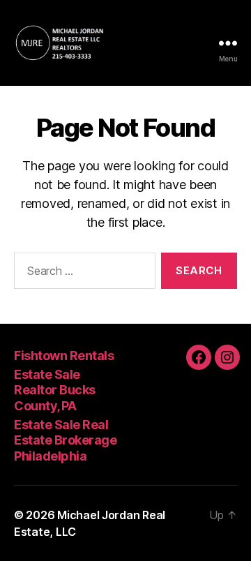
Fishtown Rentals (64, 355)
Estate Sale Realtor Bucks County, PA (55, 390)
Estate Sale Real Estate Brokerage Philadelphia (65, 440)
